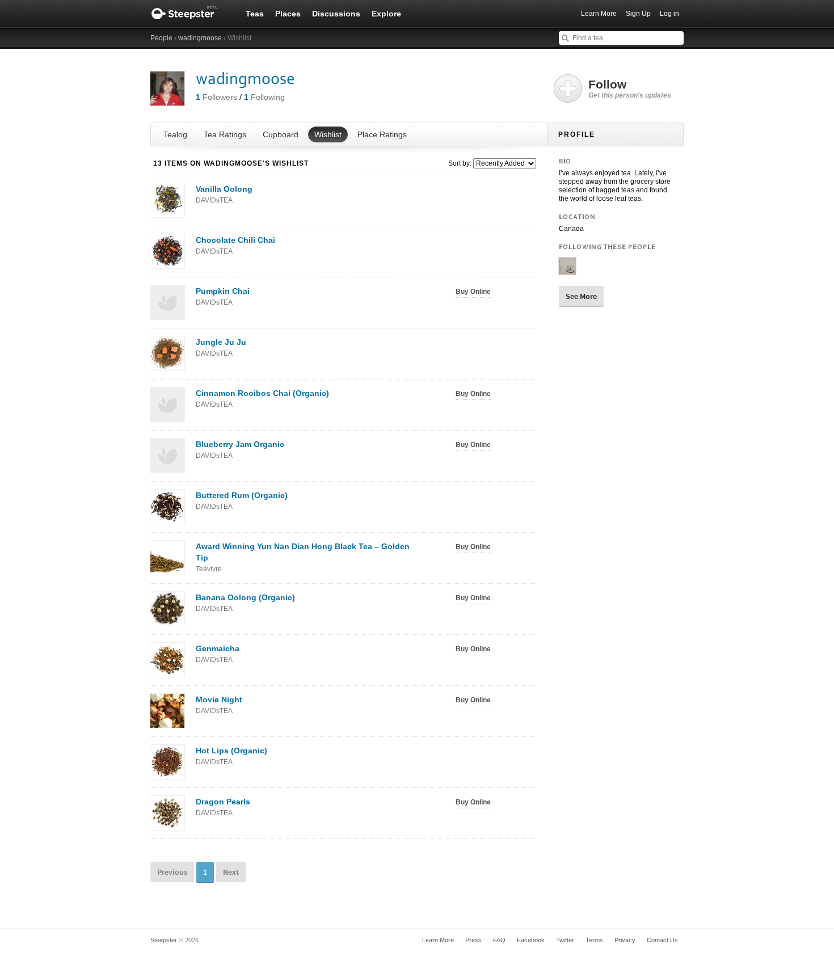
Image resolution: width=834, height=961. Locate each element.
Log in (669, 14)
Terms (594, 940)
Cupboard (280, 134)
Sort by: (459, 163)
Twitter (565, 940)
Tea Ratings (225, 134)
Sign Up (638, 14)
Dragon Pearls (223, 807)
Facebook (531, 940)
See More (581, 296)
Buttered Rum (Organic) (242, 501)
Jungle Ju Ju (221, 347)
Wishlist (328, 134)
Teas (255, 13)
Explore (386, 13)
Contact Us (662, 940)
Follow (629, 88)
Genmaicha (217, 654)
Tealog (175, 134)
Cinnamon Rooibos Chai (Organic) (262, 398)
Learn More (599, 14)
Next (231, 872)
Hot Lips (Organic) (231, 756)
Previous (172, 872)
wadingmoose (200, 38)
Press (473, 940)
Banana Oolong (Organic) (245, 603)
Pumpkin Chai (223, 296)
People (161, 38)
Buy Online (473, 292)
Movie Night (219, 705)
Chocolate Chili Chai (235, 245)
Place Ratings (382, 134)
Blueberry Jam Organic (240, 450)
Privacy (624, 940)
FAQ (499, 940)
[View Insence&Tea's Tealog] (567, 270)
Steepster (190, 13)
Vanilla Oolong (224, 194)
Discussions (336, 13)
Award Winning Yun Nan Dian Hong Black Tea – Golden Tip (303, 557)
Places (288, 13)
